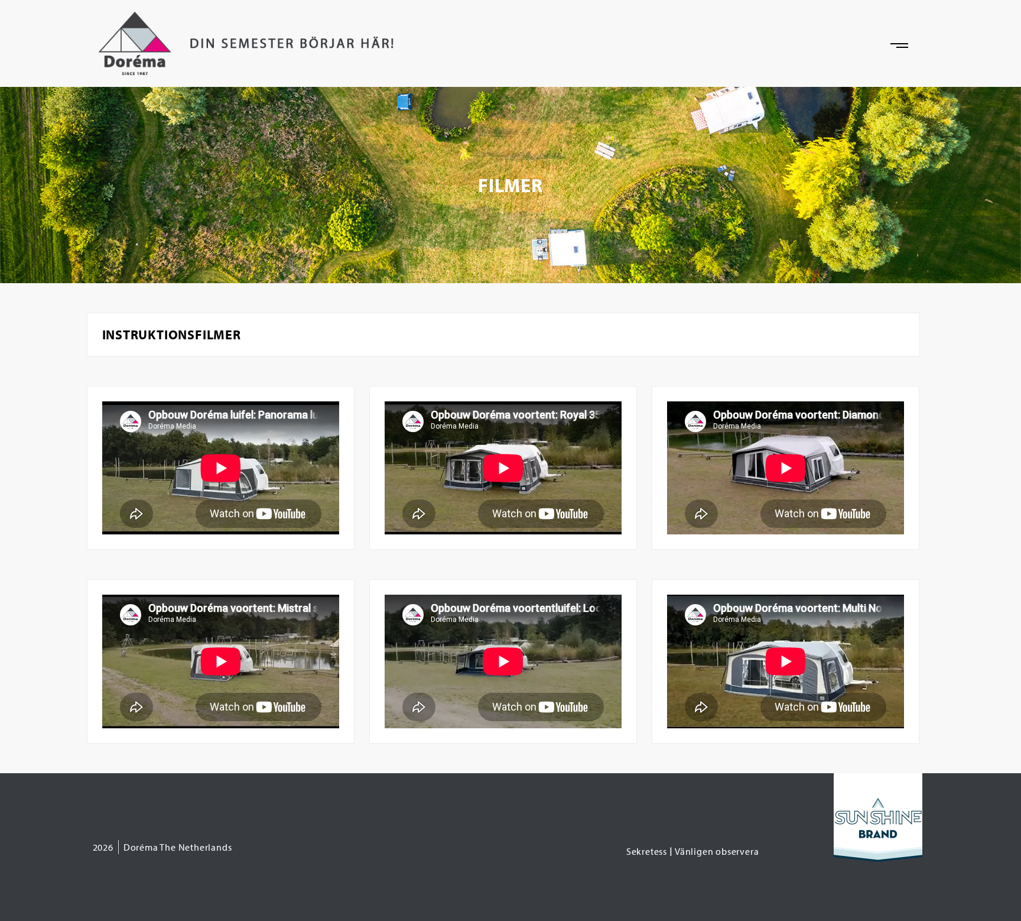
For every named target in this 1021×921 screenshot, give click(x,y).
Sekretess (646, 851)
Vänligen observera (717, 851)
